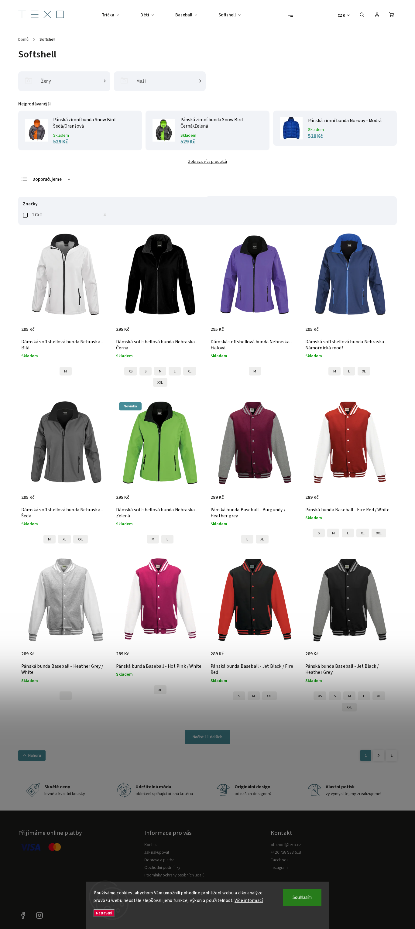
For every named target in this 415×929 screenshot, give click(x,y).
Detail (99, 333)
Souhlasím (302, 897)
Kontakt (151, 845)
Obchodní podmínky (162, 868)
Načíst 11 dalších (207, 737)
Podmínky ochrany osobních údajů (174, 875)
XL (189, 371)
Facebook (279, 860)
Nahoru (34, 755)
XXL (160, 382)
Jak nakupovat (156, 852)
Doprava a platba (159, 860)
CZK (341, 15)
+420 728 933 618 (286, 852)
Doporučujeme (47, 179)
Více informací (249, 900)
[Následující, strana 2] (378, 755)
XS (130, 371)
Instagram (279, 868)
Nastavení (104, 913)
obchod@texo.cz (286, 845)
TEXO (69, 215)
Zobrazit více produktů (207, 161)
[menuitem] (116, 15)
